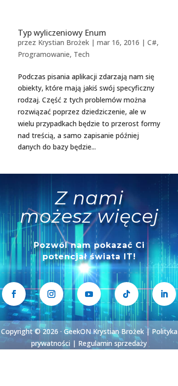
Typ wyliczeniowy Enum (62, 32)
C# (152, 42)
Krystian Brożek (63, 42)
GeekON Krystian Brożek (104, 331)
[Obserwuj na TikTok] (126, 294)
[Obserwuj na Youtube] (89, 294)
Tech (81, 54)
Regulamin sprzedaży (112, 343)
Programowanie (44, 54)
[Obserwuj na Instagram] (51, 294)
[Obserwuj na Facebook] (14, 294)
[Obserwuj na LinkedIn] (164, 294)
